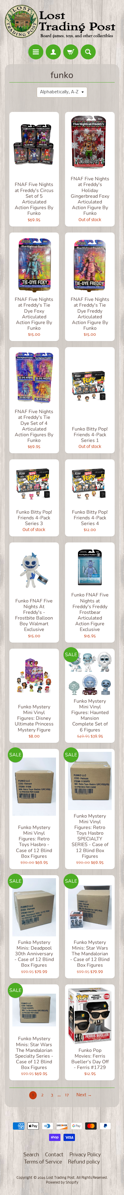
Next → (84, 1095)
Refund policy (84, 1162)
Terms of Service (43, 1162)
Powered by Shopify (62, 1182)
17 (67, 1095)
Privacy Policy (85, 1155)
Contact (54, 1155)
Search (31, 1155)
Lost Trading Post (60, 1178)
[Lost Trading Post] (62, 23)
